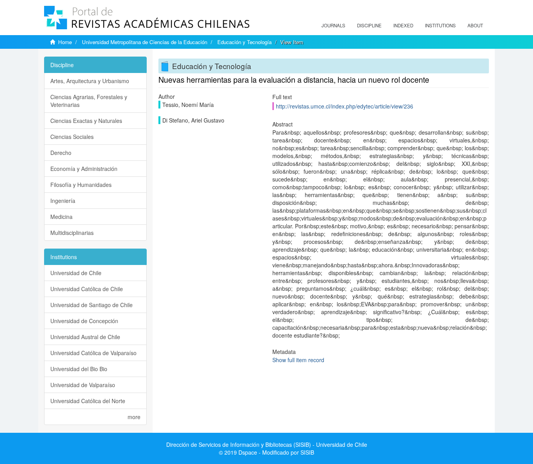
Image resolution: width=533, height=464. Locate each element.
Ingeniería (62, 200)
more (134, 417)
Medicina (61, 216)
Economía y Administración (83, 168)
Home (65, 42)
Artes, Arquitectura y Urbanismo (89, 81)
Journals (333, 25)
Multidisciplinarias (72, 232)
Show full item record (298, 360)
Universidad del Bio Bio (78, 369)
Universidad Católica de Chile (86, 289)
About (475, 25)
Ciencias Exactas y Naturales (86, 120)
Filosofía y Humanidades (81, 184)
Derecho (60, 152)
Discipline (369, 25)
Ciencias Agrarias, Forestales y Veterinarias (88, 100)
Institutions (440, 25)
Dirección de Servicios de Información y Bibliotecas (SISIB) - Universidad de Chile (266, 444)
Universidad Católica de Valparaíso (93, 353)
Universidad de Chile (75, 273)
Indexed (403, 25)
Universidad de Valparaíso (82, 385)
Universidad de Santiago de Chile (91, 305)
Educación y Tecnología (244, 42)
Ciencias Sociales (72, 136)
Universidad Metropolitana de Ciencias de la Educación (144, 42)
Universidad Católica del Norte (87, 401)
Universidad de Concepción (84, 321)
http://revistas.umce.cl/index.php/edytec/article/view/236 (344, 106)
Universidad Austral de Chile (85, 337)
